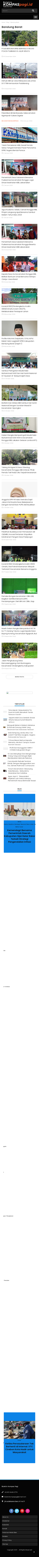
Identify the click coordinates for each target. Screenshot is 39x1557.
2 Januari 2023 (8, 185)
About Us (5, 1517)
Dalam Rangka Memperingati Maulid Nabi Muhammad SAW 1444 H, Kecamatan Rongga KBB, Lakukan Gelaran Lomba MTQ (19, 438)
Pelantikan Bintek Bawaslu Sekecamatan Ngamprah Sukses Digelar (18, 114)
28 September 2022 (9, 539)
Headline (11, 824)
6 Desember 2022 (9, 282)
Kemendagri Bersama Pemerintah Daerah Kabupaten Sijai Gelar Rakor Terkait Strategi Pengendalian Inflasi (19, 836)
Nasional (23, 824)
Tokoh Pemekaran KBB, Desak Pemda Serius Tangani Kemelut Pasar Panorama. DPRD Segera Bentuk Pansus (19, 148)
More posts (19, 676)
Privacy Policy (7, 1540)
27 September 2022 (9, 572)
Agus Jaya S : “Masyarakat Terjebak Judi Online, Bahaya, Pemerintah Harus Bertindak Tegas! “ (22, 779)
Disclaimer (5, 1521)
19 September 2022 (9, 636)
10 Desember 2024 (9, 88)
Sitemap (5, 1544)
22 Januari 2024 (27, 121)
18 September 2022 (9, 668)
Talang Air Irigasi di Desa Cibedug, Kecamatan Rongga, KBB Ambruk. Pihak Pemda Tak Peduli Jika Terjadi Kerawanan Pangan (19, 471)
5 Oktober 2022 (8, 475)
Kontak (4, 1528)
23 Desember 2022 (9, 250)
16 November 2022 (9, 314)
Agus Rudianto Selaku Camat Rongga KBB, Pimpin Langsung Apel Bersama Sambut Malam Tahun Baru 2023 (19, 212)
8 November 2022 (9, 346)
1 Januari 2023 (7, 217)
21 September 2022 (9, 604)
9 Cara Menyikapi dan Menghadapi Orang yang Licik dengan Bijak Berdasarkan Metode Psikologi (22, 756)
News (28, 824)
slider (32, 824)
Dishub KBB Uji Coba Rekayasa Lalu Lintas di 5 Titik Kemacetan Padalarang (19, 82)
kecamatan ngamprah (10, 121)
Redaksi (5, 1536)
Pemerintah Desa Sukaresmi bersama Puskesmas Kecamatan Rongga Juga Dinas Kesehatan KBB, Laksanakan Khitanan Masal (18, 181)
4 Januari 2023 (8, 153)
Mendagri (17, 824)
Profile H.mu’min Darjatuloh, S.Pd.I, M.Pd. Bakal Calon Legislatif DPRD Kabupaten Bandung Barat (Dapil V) (18, 341)
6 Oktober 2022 (8, 443)
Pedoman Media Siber (9, 1532)
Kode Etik (5, 1525)
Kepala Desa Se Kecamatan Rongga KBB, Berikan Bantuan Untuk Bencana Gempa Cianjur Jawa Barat (19, 277)
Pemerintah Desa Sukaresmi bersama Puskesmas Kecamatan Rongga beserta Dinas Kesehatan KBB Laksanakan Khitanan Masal (19, 246)
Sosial (21, 827)
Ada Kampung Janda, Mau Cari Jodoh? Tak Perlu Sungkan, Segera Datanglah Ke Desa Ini (21, 735)
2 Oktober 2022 (8, 507)
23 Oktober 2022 (8, 378)
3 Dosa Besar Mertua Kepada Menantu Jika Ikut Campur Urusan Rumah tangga (21, 742)
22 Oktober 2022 (8, 411)
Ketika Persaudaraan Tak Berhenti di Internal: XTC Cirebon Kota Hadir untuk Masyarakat (19, 1448)
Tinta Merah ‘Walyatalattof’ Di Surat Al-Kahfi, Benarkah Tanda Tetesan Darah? (20, 712)
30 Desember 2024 (9, 56)
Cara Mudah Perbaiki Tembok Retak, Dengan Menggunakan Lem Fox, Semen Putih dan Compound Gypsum (21, 764)
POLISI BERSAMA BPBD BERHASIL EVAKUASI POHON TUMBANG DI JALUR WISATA (18, 49)
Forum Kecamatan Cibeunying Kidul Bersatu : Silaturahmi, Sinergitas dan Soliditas (20, 771)
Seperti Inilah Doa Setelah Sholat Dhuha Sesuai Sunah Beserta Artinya (22, 720)
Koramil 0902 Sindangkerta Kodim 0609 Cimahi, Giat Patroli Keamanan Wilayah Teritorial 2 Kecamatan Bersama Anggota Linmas (19, 568)
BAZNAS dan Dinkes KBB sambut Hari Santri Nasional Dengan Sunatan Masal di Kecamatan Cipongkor (19, 405)
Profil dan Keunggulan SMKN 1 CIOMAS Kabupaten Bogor (21, 749)
